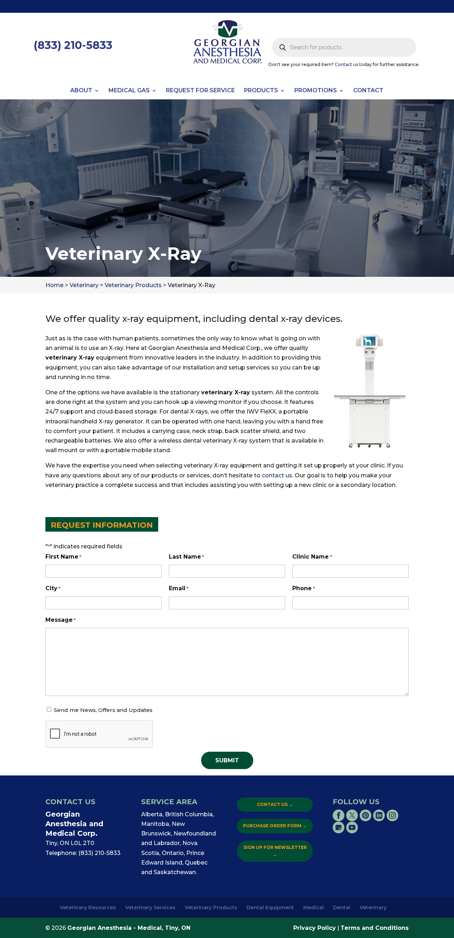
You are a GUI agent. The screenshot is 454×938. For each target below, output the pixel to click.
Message (60, 619)
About (81, 91)
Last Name (186, 556)
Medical (313, 907)
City (52, 588)
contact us (277, 475)
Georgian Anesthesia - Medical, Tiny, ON (128, 928)
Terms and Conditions (374, 928)
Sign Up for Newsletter (275, 851)
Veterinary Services (150, 907)
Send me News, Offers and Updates (103, 710)
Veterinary (373, 907)
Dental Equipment (270, 907)
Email (178, 588)
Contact (368, 91)
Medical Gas (129, 91)
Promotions (315, 91)
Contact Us (275, 804)
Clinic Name (312, 556)
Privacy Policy (314, 928)
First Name (63, 556)
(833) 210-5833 (73, 45)
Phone (303, 588)
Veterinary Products (211, 907)
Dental (341, 907)
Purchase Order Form (275, 825)
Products (261, 91)
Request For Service (200, 91)
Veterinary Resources (88, 907)
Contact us (346, 64)
